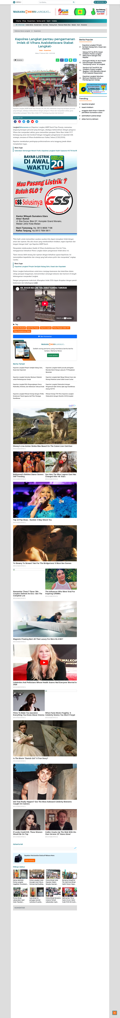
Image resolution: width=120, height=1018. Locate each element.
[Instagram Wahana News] (19, 121)
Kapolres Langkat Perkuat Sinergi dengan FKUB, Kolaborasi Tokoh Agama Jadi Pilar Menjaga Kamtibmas (28, 396)
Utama (18, 21)
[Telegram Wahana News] (36, 121)
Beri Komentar (46, 336)
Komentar (19, 60)
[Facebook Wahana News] (15, 121)
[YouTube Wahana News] (32, 121)
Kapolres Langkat (46, 328)
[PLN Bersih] (81, 12)
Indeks (54, 21)
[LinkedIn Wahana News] (28, 121)
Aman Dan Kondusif (19, 328)
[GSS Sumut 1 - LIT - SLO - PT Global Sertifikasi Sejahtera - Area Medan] (45, 195)
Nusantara (31, 21)
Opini (48, 21)
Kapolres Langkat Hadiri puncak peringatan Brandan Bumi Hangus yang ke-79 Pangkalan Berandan (60, 370)
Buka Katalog (29, 860)
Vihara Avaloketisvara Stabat (22, 331)
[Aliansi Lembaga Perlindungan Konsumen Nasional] (93, 88)
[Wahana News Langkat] (32, 11)
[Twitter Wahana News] (23, 121)
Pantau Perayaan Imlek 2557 (61, 328)
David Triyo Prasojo (33, 328)
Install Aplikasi (53, 355)
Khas (24, 21)
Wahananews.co (25, 127)
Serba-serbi (41, 21)
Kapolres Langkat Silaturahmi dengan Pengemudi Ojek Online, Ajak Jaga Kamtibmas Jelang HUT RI (60, 386)
